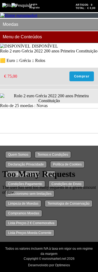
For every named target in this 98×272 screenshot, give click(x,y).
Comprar (82, 76)
